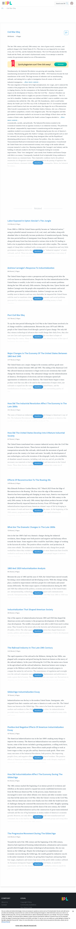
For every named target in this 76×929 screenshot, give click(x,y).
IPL (2, 8)
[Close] (73, 911)
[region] (38, 918)
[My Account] (72, 3)
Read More (38, 251)
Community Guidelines (28, 905)
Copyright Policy (26, 902)
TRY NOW (60, 64)
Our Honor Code (26, 907)
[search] (67, 3)
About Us (4, 902)
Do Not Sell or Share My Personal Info (26, 925)
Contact (4, 905)
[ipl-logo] (9, 4)
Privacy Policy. (6, 922)
